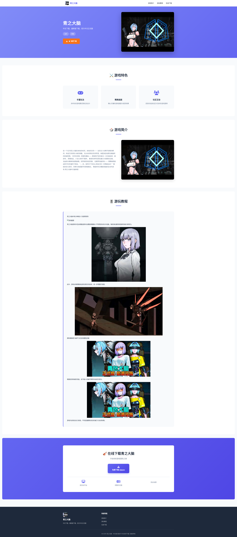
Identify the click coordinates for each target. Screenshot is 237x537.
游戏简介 (151, 3)
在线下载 (169, 3)
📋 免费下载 (73, 41)
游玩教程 (160, 3)
